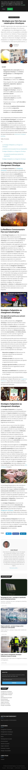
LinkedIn (23, 533)
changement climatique (7, 510)
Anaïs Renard (14, 550)
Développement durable (6, 739)
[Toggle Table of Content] (2, 142)
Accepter (10, 9)
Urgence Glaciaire (5, 746)
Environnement (4, 741)
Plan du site (23, 767)
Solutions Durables (5, 743)
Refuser (3, 9)
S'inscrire (14, 682)
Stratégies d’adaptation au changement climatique (14, 151)
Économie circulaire (5, 748)
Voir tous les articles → (14, 567)
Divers (2, 736)
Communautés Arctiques (6, 734)
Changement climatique (6, 729)
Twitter (9, 533)
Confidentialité (17, 767)
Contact (2, 759)
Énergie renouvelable (6, 750)
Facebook (16, 533)
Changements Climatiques (14, 17)
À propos (4, 767)
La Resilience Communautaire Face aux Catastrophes (14, 149)
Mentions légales (10, 767)
